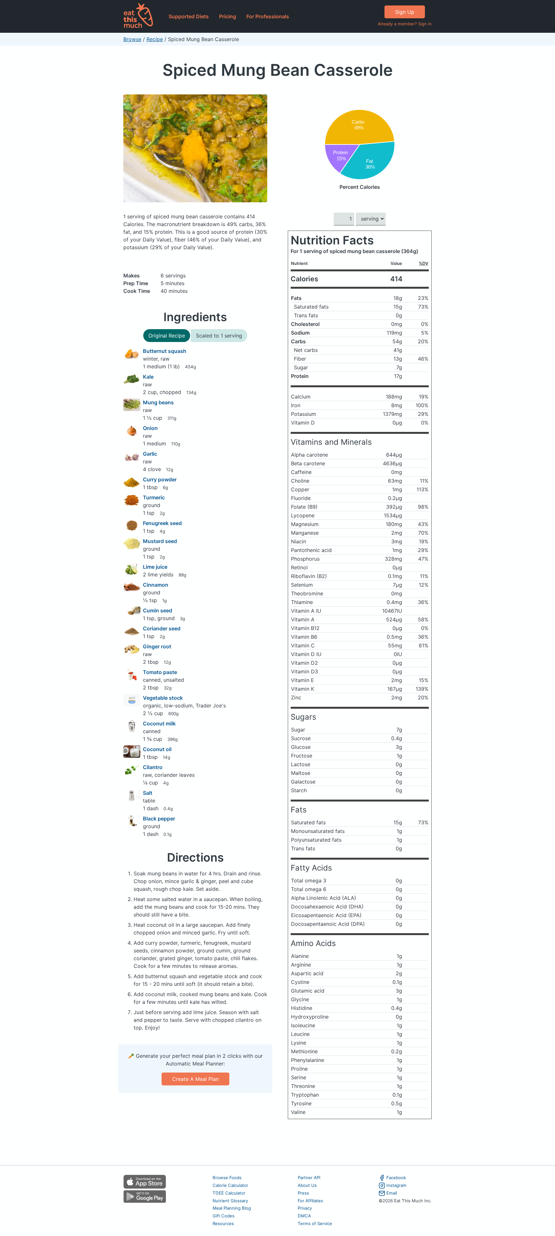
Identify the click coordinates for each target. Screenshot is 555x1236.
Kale (148, 376)
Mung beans (158, 402)
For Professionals (267, 16)
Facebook (396, 1177)
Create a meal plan (195, 1079)
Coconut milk (159, 723)
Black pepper (159, 818)
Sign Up (404, 12)
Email (391, 1193)
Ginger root (157, 646)
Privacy (305, 1208)
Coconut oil (157, 749)
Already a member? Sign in (405, 23)
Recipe (154, 39)
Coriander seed (162, 628)
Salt (147, 793)
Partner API (309, 1177)
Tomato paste (160, 672)
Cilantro (153, 767)
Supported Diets (189, 16)
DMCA (304, 1215)
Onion (150, 428)
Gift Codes (223, 1215)
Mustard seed (160, 541)
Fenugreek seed (162, 523)
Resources (223, 1223)
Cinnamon (155, 585)
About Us (307, 1185)
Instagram (396, 1185)
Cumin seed (157, 610)
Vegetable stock (163, 698)
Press (303, 1193)
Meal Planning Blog (232, 1208)
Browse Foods (227, 1177)
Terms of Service (315, 1223)
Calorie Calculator (230, 1185)
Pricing (227, 16)
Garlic (150, 454)
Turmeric (154, 497)
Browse (132, 39)
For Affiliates (310, 1200)
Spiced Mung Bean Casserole (278, 70)
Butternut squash (164, 351)
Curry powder (160, 479)
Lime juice (155, 567)
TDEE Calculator (229, 1193)
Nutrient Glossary (230, 1200)
